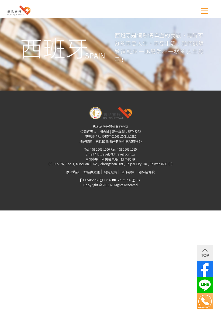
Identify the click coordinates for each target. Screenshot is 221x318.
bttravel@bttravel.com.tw (116, 154)
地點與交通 (92, 172)
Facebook (90, 180)
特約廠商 (110, 172)
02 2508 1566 (101, 149)
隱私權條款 (147, 172)
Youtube (123, 180)
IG (138, 180)
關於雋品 (72, 172)
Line (106, 180)
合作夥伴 (127, 172)
